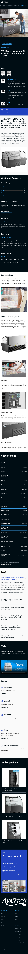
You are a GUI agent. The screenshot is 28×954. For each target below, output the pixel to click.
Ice (2, 929)
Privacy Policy (18, 931)
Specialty (3, 925)
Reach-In (3, 913)
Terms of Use (18, 928)
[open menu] (26, 3)
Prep (2, 922)
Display (3, 916)
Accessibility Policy (19, 934)
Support (16, 916)
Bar (2, 919)
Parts (16, 919)
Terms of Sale (18, 937)
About (16, 913)
